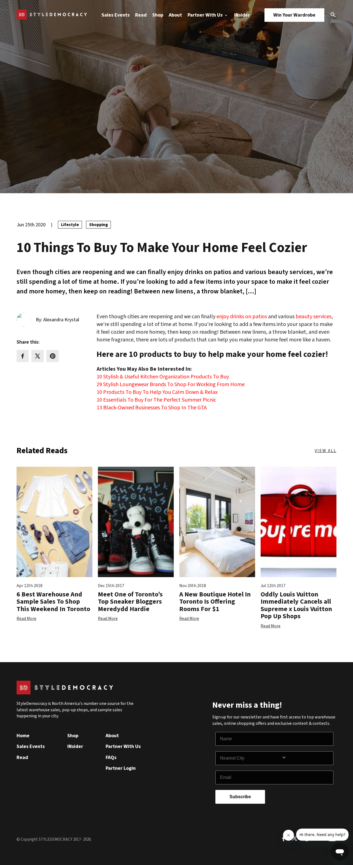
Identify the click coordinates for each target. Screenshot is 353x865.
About (175, 15)
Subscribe (240, 796)
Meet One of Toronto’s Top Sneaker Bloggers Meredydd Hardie (130, 602)
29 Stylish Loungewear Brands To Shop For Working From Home (171, 384)
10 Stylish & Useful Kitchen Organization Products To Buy (163, 377)
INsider (242, 15)
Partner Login (121, 768)
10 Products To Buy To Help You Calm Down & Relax (157, 392)
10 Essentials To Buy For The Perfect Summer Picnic (156, 400)
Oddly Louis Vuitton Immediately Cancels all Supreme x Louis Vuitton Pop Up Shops (296, 605)
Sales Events (115, 15)
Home (23, 735)
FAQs (111, 757)
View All (325, 451)
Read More (26, 618)
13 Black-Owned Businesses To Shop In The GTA (152, 408)
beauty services (313, 316)
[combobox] (250, 758)
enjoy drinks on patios (241, 316)
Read (141, 15)
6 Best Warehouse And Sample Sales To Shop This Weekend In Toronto (53, 602)
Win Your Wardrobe (294, 15)
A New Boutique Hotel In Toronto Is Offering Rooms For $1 (215, 602)
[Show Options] (306, 758)
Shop (157, 15)
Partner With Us (206, 15)
